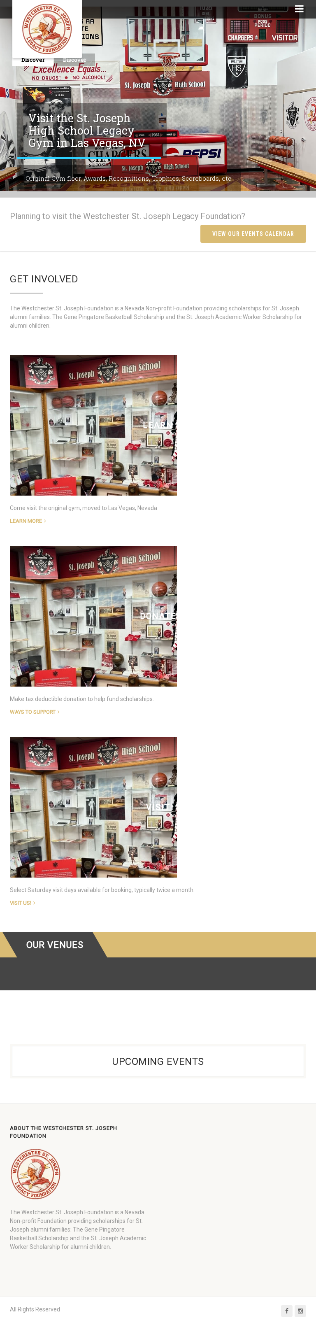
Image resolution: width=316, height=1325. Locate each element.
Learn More (26, 521)
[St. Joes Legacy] (47, 29)
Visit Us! (20, 903)
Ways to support (33, 712)
